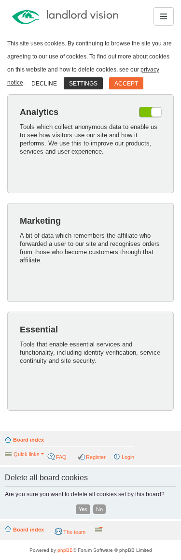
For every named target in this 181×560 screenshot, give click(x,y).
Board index (28, 440)
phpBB (65, 550)
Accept (126, 83)
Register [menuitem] (96, 457)
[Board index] (40, 16)
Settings (83, 83)
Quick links (27, 454)
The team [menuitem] (74, 532)
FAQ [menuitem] (61, 457)
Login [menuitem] (128, 457)
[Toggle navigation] (163, 16)
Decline (44, 83)
